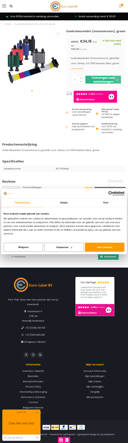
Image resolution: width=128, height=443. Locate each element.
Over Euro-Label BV (33, 371)
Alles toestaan (104, 247)
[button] (32, 90)
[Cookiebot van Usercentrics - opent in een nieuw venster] (110, 193)
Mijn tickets (95, 381)
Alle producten (94, 397)
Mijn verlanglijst (94, 386)
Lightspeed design (86, 434)
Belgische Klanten (33, 407)
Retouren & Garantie (33, 397)
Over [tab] (105, 202)
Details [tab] (64, 202)
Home (8, 24)
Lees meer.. (77, 68)
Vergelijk (95, 391)
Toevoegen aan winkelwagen (103, 80)
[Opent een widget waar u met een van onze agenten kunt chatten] (21, 425)
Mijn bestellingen (94, 376)
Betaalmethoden (33, 381)
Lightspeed (69, 434)
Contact (33, 402)
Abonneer (109, 256)
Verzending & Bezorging (33, 391)
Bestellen (33, 376)
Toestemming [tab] (22, 202)
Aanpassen (62, 247)
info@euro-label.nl (34, 341)
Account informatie (95, 371)
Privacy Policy (33, 386)
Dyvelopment (107, 434)
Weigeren (23, 247)
